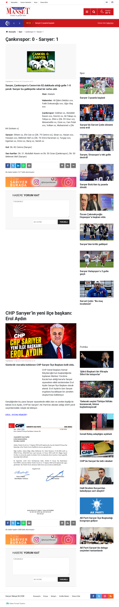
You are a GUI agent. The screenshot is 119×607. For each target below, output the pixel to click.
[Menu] (87, 12)
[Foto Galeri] (112, 2)
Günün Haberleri (25, 2)
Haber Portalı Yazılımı (17, 603)
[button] (62, 165)
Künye (45, 596)
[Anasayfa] (6, 2)
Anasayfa (12, 32)
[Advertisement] (22, 107)
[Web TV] (106, 2)
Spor (20, 32)
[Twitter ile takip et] (99, 596)
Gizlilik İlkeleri (64, 596)
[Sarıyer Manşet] (18, 11)
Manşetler (14, 2)
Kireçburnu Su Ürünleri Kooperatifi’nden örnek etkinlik (56, 23)
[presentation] (14, 23)
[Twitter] (13, 165)
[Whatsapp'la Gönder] (23, 165)
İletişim (53, 596)
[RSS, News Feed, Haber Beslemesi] (111, 596)
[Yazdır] (29, 165)
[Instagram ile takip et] (105, 596)
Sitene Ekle (44, 2)
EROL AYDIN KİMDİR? (16, 414)
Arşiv (35, 2)
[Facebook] (7, 165)
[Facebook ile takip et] (93, 596)
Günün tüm (106, 23)
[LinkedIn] (18, 165)
